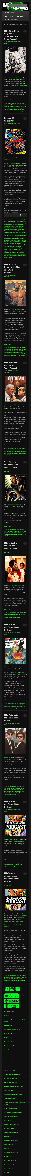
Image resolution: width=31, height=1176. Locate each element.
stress (19, 249)
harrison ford (21, 532)
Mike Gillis (6, 276)
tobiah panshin (12, 254)
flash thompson (22, 231)
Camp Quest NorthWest (10, 1046)
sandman (12, 243)
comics (23, 103)
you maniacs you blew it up (10, 355)
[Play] (6, 215)
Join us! (6, 700)
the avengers (13, 252)
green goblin (12, 232)
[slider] (23, 214)
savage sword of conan (10, 111)
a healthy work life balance (10, 223)
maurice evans (8, 354)
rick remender (17, 241)
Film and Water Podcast (14, 587)
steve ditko (14, 249)
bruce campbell (19, 226)
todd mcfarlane (20, 254)
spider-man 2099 (11, 246)
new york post (22, 240)
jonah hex (13, 980)
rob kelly (23, 354)
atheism (23, 448)
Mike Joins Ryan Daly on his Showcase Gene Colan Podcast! (11, 34)
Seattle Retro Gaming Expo (10, 1161)
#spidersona (23, 221)
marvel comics (17, 108)
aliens (22, 863)
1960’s (10, 408)
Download (22, 220)
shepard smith (18, 243)
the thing (19, 252)
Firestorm (20, 921)
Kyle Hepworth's (13, 1112)
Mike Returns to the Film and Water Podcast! (11, 365)
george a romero (13, 616)
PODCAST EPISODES (10, 12)
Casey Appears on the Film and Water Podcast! (11, 464)
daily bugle (11, 229)
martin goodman (18, 235)
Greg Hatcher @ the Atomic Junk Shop (13, 1086)
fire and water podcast (14, 106)
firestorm (16, 978)
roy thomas (16, 109)
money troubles (15, 238)
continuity (16, 977)
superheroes (7, 251)
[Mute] (20, 215)
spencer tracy (15, 453)
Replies (10, 257)
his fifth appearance (15, 309)
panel (5, 241)
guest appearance (8, 108)
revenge (11, 109)
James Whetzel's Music (10, 1098)
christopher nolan (19, 227)
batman (17, 224)
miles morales (7, 238)
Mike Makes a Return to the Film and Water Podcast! (12, 268)
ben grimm (12, 226)
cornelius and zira (12, 349)
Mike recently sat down (10, 839)
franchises (16, 864)
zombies (11, 617)
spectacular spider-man (10, 245)
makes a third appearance (13, 585)
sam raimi (6, 243)
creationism (7, 450)
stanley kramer (23, 453)
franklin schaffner (8, 352)
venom (10, 255)
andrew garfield (21, 223)
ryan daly (21, 109)
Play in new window (14, 220)
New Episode (12, 221)
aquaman (23, 975)
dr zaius (19, 349)
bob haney (11, 977)
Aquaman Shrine (8, 1025)
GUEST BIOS (19, 16)
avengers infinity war (9, 224)
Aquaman (13, 921)
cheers (6, 227)
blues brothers (12, 788)
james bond (13, 706)
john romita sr (18, 234)
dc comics (21, 977)
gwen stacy (18, 232)
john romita (11, 234)
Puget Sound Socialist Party (11, 1140)
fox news (6, 232)
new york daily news (14, 240)
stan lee (9, 249)
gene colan (23, 106)
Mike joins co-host (17, 672)
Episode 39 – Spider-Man (10, 119)
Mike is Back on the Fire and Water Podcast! (12, 627)
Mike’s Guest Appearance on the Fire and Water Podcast (12, 877)
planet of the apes (16, 354)
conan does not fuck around (14, 104)
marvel (24, 235)
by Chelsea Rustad (13, 1094)
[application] (15, 215)
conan (5, 104)
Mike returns (7, 757)
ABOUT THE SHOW (9, 16)
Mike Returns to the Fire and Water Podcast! (12, 718)
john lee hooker (21, 793)
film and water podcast (16, 450)
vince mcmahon (16, 255)
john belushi (14, 793)
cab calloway (19, 788)
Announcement (12, 103)
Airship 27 (6, 1016)
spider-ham (19, 245)
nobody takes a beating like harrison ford (14, 534)
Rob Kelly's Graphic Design (11, 1152)
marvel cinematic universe (10, 237)
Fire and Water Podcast (10, 759)
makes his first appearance (14, 504)
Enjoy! (5, 783)
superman (6, 252)
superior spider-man (16, 251)
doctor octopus (18, 229)
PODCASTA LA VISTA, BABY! (11, 19)
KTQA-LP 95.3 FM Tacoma (10, 1108)
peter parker (10, 241)
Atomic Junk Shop (8, 1033)
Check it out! (7, 99)
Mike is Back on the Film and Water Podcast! (11, 546)
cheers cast (11, 227)
